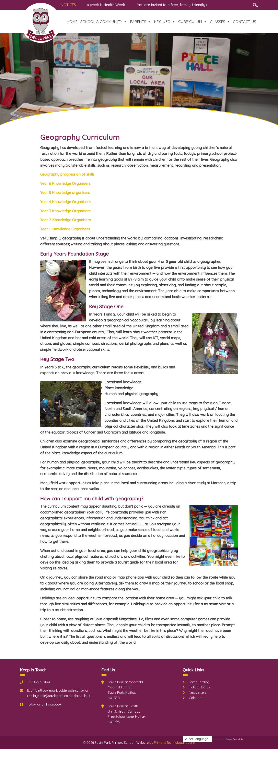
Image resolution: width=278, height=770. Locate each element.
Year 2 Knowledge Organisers (65, 219)
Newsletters (198, 692)
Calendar (196, 698)
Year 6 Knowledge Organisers (65, 183)
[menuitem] (72, 22)
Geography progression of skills (67, 174)
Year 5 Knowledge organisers (65, 192)
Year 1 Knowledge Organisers (65, 229)
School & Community (101, 21)
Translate (238, 739)
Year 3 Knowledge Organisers (65, 211)
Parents (138, 21)
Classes (217, 21)
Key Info (162, 21)
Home (72, 21)
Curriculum (190, 21)
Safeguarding (199, 682)
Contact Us (244, 21)
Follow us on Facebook (44, 704)
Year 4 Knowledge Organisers (65, 201)
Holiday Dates (199, 687)
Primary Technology (169, 743)
